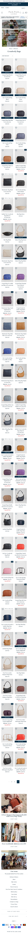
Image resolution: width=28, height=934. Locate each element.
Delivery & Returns (14, 877)
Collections (15, 48)
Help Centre (14, 882)
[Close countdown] (26, 17)
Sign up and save (13, 911)
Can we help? (13, 916)
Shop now (14, 819)
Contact (7, 7)
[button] (3, 60)
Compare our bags (14, 901)
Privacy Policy (14, 904)
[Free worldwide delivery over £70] (14, 832)
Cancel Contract (14, 906)
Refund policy (14, 892)
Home (10, 48)
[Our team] (14, 859)
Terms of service (14, 887)
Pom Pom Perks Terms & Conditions (14, 889)
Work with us (14, 897)
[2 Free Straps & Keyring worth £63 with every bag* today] (14, 803)
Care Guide (14, 894)
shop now (14, 846)
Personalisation (14, 899)
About (2, 7)
